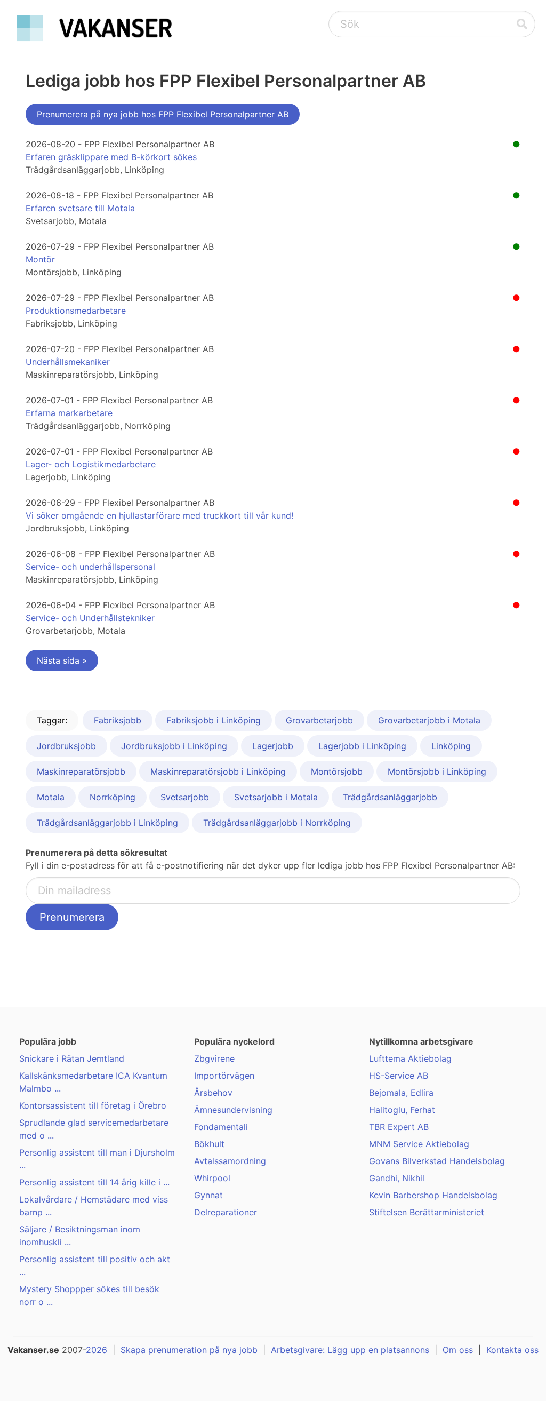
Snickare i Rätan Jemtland (71, 1058)
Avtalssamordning (230, 1161)
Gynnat (208, 1195)
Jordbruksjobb (66, 746)
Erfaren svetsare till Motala (80, 208)
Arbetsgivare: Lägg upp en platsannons (350, 1349)
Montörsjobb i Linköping (437, 771)
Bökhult (209, 1144)
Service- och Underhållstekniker (90, 617)
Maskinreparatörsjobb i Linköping (218, 771)
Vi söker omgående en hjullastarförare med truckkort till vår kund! (159, 515)
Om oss (458, 1349)
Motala (51, 797)
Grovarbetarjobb (319, 720)
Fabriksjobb (117, 720)
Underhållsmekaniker (68, 361)
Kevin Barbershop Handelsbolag (433, 1195)
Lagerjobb (272, 746)
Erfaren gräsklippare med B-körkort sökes (111, 157)
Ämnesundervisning (233, 1109)
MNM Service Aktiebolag (419, 1144)
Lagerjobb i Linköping (362, 746)
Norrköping (112, 797)
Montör (40, 259)
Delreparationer (225, 1212)
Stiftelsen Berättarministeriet (426, 1212)
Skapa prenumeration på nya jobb (189, 1349)
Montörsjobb (337, 771)
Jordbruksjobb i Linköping (174, 746)
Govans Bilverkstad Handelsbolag (437, 1161)
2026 (96, 1349)
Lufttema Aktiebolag (410, 1058)
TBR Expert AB (399, 1126)
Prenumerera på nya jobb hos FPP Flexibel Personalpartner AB (162, 114)
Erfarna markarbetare (69, 413)
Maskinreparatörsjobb (81, 771)
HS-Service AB (398, 1075)
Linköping (451, 746)
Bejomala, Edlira (401, 1092)
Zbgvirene (214, 1058)
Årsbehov (213, 1092)
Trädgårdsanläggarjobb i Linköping (107, 822)
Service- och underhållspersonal (90, 566)
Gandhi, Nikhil (396, 1178)
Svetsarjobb (184, 797)
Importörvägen (224, 1075)
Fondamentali (221, 1126)
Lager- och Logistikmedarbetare (91, 464)
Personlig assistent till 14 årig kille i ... (94, 1182)
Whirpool (212, 1178)
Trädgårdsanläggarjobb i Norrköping (277, 822)
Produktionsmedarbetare (76, 310)
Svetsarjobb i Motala (276, 797)
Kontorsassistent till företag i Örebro (92, 1105)
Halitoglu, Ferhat (402, 1109)
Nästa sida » (62, 660)
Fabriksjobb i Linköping (213, 720)
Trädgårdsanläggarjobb (390, 797)
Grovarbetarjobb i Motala (429, 720)
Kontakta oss (512, 1349)
